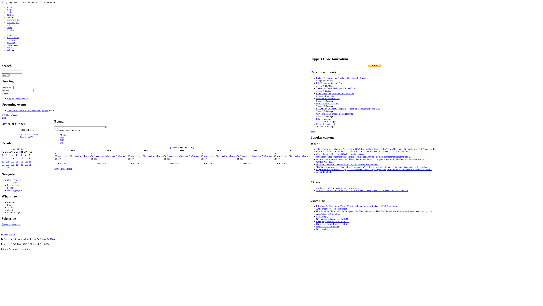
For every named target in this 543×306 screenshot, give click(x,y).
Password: (7, 90)
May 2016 (17, 149)
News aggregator (14, 190)
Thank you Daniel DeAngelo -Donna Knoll (335, 88)
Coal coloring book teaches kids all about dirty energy (340, 154)
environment (12, 45)
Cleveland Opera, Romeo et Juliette (332, 224)
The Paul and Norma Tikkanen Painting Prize (27, 110)
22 (3, 164)
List (61, 143)
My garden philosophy (326, 124)
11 (17, 158)
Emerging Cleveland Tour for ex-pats (332, 221)
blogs (9, 9)
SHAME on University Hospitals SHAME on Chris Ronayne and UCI (348, 109)
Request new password (17, 98)
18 (17, 161)
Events (12, 234)
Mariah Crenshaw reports (327, 103)
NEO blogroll (13, 22)
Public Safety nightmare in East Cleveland (335, 93)
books (9, 12)
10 (12, 158)
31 (12, 167)
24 (12, 164)
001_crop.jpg (322, 229)
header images (13, 20)
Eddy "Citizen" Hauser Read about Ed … (27, 135)
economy (11, 40)
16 (7, 161)
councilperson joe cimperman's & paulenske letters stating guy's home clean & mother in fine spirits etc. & (363, 157)
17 (12, 161)
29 (3, 167)
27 (26, 164)
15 (3, 161)
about (9, 7)
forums (10, 17)
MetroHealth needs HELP (328, 98)
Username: (7, 87)
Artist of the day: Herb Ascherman (331, 209)
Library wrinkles (323, 119)
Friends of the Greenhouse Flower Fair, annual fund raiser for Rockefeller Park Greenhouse (357, 206)
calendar (10, 15)
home (9, 35)
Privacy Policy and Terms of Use (16, 249)
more (4, 118)
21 (30, 161)
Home (4, 234)
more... (16, 182)
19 (22, 161)
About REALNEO (324, 172)
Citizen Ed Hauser (48, 239)
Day (62, 137)
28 (30, 164)
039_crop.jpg (322, 216)
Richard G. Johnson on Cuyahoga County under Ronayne (342, 78)
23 (7, 164)
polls (9, 25)
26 (22, 164)
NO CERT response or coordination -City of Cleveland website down (347, 164)
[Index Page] (4, 2)
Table (62, 140)
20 (26, 161)
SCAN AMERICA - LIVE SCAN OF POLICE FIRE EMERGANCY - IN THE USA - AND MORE (362, 151)
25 (17, 164)
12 (22, 158)
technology (12, 50)
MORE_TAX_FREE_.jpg (328, 226)
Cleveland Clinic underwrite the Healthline (335, 114)
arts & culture (13, 37)
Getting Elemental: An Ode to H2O (332, 219)
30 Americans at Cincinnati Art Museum (73, 156)
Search (10, 188)
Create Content (14, 180)
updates (10, 30)
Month (63, 135)
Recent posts (13, 185)
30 (7, 167)
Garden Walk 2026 (324, 162)
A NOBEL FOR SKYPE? (328, 214)
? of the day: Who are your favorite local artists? (337, 188)
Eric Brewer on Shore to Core (329, 83)
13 (26, 158)
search (9, 27)
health (9, 47)
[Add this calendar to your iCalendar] (10, 115)
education (11, 42)
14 (30, 158)
